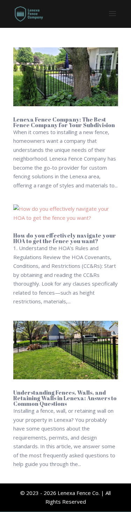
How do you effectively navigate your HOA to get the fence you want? (64, 238)
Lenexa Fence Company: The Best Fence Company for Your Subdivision (64, 122)
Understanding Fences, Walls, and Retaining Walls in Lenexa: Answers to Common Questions (65, 398)
